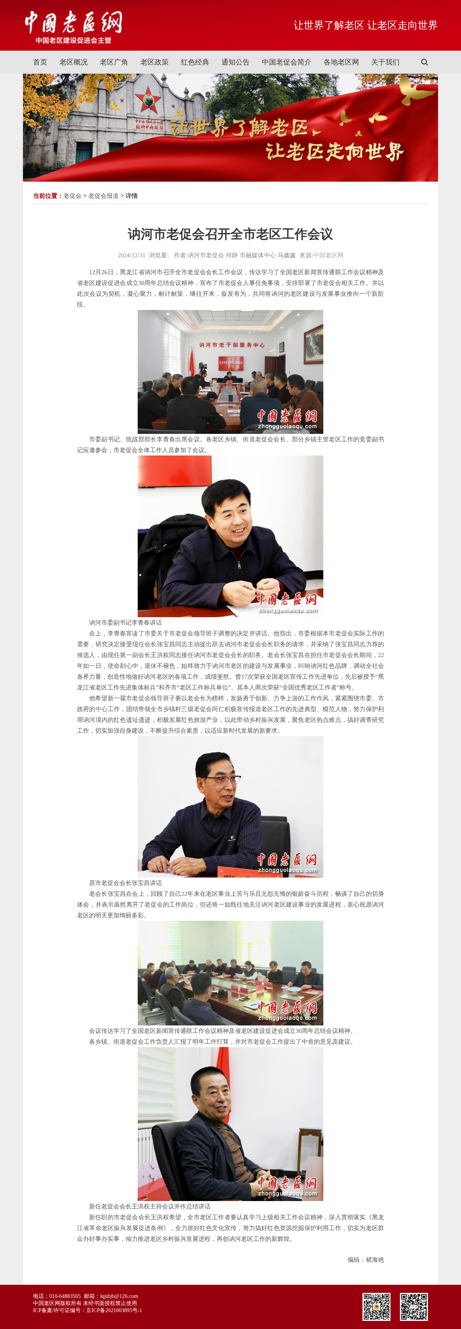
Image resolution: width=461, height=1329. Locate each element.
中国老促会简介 (286, 62)
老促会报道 (103, 195)
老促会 (72, 195)
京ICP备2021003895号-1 (114, 1310)
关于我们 (385, 62)
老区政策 (154, 62)
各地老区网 (341, 62)
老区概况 (73, 62)
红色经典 (195, 62)
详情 (132, 195)
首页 (40, 62)
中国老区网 (328, 255)
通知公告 (235, 62)
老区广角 (114, 62)
